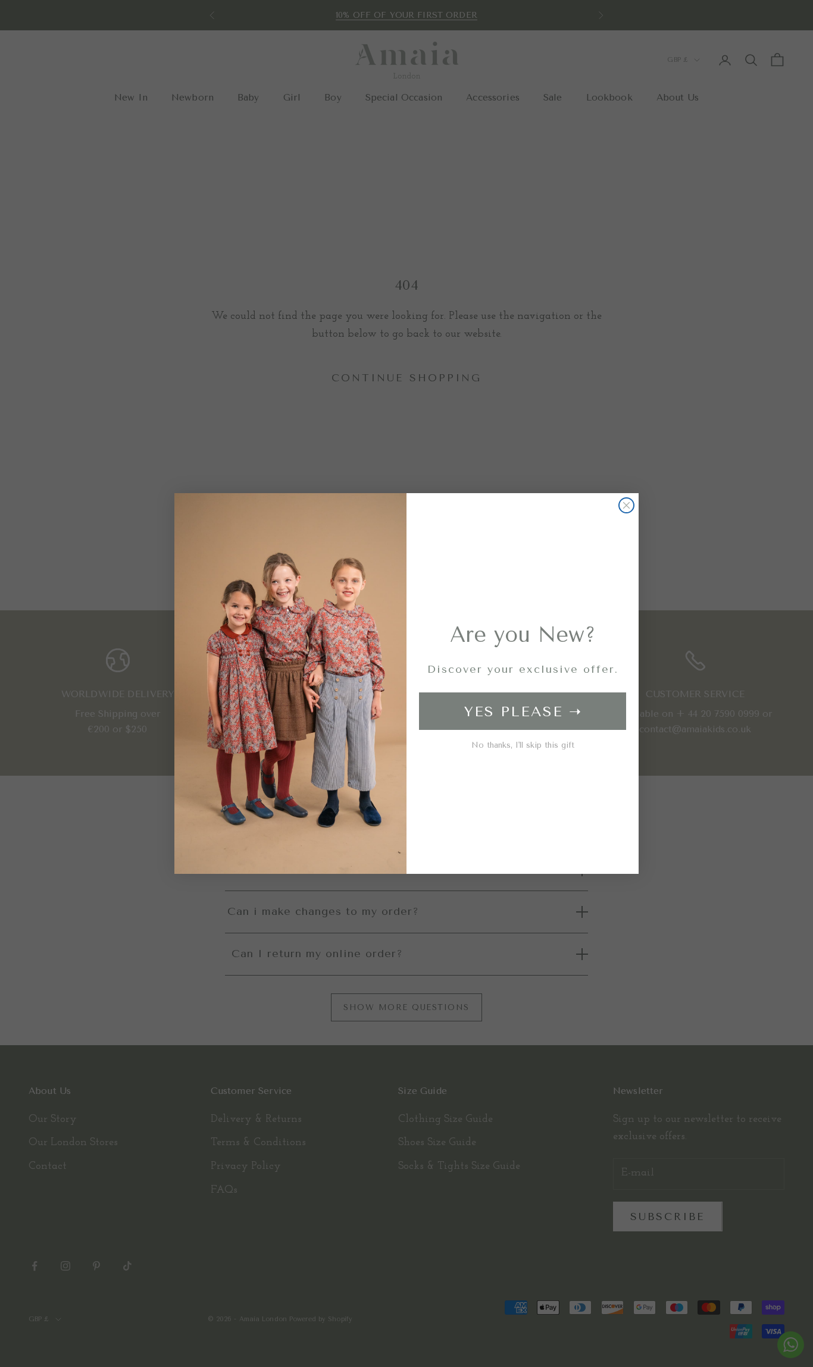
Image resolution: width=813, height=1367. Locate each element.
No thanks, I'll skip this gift (522, 745)
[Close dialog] (626, 505)
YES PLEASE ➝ (523, 711)
